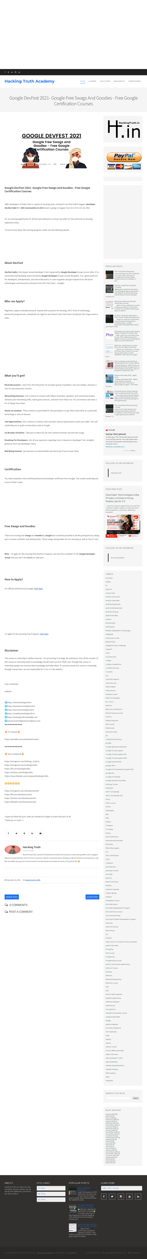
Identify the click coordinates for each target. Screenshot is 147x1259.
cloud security (111, 657)
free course (110, 724)
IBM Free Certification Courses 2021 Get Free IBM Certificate (125, 346)
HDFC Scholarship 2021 (114, 795)
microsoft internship (113, 915)
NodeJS (109, 938)
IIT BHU (108, 822)
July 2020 (109, 1159)
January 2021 (110, 1150)
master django (111, 893)
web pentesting (111, 1062)
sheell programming (113, 998)
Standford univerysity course (116, 1013)
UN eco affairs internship (115, 1050)
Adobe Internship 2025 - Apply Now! (125, 376)
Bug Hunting (110, 642)
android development (114, 608)
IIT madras (109, 829)
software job (110, 1005)
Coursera (109, 672)
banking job (110, 627)
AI (106, 585)
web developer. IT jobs (114, 1058)
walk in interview (112, 1054)
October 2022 (111, 1127)
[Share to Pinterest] (24, 833)
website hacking (112, 1069)
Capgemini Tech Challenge (116, 645)
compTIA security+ (112, 668)
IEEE (107, 818)
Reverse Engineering (113, 979)
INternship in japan (112, 848)
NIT (107, 934)
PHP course (110, 953)
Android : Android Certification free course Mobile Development (127, 316)
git (107, 735)
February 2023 (111, 1123)
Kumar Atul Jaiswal (110, 1188)
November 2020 (112, 1154)
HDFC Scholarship (112, 792)
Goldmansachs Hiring (113, 739)
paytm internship (112, 945)
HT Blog (41, 1188)
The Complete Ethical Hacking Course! (125, 406)
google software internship (116, 780)
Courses (92, 81)
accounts (109, 578)
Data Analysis (110, 687)
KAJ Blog (42, 1194)
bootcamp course (112, 638)
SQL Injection (111, 1009)
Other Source (134, 81)
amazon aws (110, 593)
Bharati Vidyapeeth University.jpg (118, 630)
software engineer (112, 1002)
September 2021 (112, 1137)
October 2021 (111, 1136)
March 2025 (110, 1118)
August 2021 (110, 1139)
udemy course (111, 1047)
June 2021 (109, 1143)
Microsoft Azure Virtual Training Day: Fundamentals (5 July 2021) (125, 392)
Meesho (109, 897)
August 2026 (110, 1114)
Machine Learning (112, 889)
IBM (107, 814)
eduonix (109, 705)
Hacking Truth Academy (29, 81)
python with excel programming (118, 964)
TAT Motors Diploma (113, 1028)
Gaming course (111, 732)
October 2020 (111, 1155)
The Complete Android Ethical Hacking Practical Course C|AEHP (126, 362)
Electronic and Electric (114, 709)
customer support (112, 679)
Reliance (109, 975)
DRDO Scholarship (113, 698)
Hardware (109, 788)
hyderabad (110, 810)
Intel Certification (112, 837)
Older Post (92, 897)
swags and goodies (113, 1017)
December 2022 (112, 1125)
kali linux (109, 878)
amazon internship (112, 600)
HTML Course (111, 803)
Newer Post (12, 897)
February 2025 (111, 1119)
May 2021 (109, 1145)
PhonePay (109, 949)
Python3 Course (112, 968)
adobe (108, 582)
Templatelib (72, 1253)
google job (110, 773)
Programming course (114, 960)
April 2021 (109, 1146)
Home (82, 81)
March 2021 (110, 1148)
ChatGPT (109, 649)
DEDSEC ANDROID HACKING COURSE (125, 286)
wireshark (109, 1080)
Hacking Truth (116, 473)
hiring (108, 799)
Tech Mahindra (111, 1032)
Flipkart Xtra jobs (112, 720)
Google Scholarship (113, 777)
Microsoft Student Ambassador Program (121, 919)
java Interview (111, 867)
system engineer (112, 1024)
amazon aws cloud (113, 597)
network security (112, 927)
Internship (109, 844)
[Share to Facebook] (8, 833)
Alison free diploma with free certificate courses (125, 302)
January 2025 (110, 1121)
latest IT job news (112, 882)
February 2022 (111, 1128)
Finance (109, 717)
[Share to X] (16, 833)
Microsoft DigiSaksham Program (118, 908)
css (107, 675)
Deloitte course (111, 694)
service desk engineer (114, 994)
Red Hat (109, 972)
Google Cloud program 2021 (116, 754)
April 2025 (109, 1116)
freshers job (110, 728)
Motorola (109, 923)
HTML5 (108, 807)
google (108, 743)
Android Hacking (112, 612)
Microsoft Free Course (114, 912)
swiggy (108, 1020)
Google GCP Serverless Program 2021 (119, 769)
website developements (115, 1065)
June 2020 (109, 1161)
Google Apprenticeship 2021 (116, 747)
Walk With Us (119, 81)
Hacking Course (112, 784)
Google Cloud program (114, 750)
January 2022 (110, 1130)
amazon (109, 589)
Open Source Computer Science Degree (121, 942)
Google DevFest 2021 (32, 880)
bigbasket (109, 634)
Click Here (38, 588)
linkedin (109, 885)
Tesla (107, 1035)
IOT (107, 852)
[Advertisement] (69, 34)
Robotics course (112, 983)
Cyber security (111, 683)
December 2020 (112, 1152)
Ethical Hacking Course (114, 713)
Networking (110, 930)
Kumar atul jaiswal (117, 558)
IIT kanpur (109, 825)
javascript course (112, 870)
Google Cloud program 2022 (116, 758)
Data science (111, 690)
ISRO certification (112, 855)
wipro (108, 1077)
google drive (110, 765)
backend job (110, 623)
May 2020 (109, 1162)
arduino (108, 619)
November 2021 (111, 1134)
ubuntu (108, 1043)
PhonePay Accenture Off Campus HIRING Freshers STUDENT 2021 (127, 332)
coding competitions (113, 664)
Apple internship (112, 615)
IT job (108, 859)
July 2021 (109, 1141)
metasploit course (112, 900)
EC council (109, 702)
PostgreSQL (110, 957)
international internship (114, 840)
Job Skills (109, 874)
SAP (107, 987)
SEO (107, 990)
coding (108, 660)
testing (108, 1039)
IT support (109, 863)
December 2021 (111, 1132)
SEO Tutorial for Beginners (124, 271)
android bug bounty (113, 604)
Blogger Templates (44, 1253)
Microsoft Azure (111, 904)
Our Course (105, 81)
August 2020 (110, 1157)
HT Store (41, 1199)
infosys (108, 833)
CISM (108, 653)
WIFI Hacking (110, 1073)
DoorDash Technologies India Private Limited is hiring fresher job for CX (122, 498)
